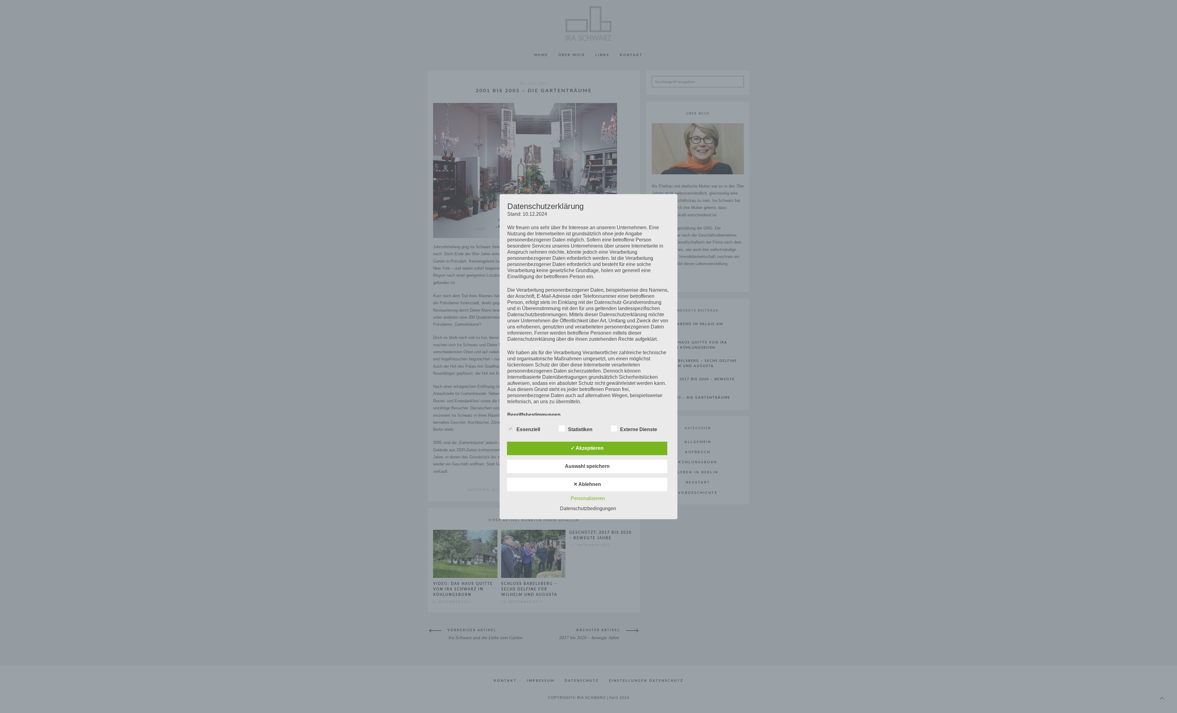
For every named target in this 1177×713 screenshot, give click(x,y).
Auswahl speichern (587, 466)
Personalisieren (588, 498)
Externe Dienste (638, 429)
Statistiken (580, 429)
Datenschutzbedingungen (588, 508)
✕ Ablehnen (587, 484)
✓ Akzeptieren (587, 448)
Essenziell (528, 429)
